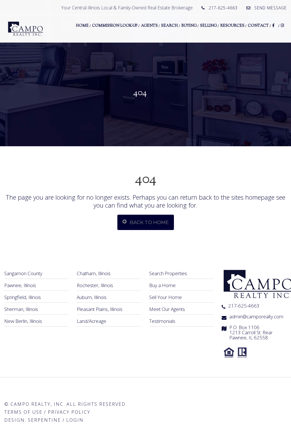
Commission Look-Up (115, 25)
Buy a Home (162, 285)
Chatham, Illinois (94, 273)
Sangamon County (23, 273)
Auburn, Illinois (92, 297)
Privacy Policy (69, 412)
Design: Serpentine (32, 420)
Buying (189, 25)
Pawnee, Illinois (20, 285)
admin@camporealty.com (256, 316)
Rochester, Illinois (95, 285)
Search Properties (168, 273)
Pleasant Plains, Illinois (99, 309)
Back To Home (149, 222)
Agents (149, 25)
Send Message (270, 8)
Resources (232, 25)
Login (75, 420)
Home (82, 25)
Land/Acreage (91, 321)
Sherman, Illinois (21, 309)
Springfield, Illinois (22, 297)
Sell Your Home (165, 297)
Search (169, 25)
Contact (258, 25)
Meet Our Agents (167, 309)
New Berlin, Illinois (23, 321)
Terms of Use (23, 412)
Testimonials (162, 321)
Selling (208, 25)
